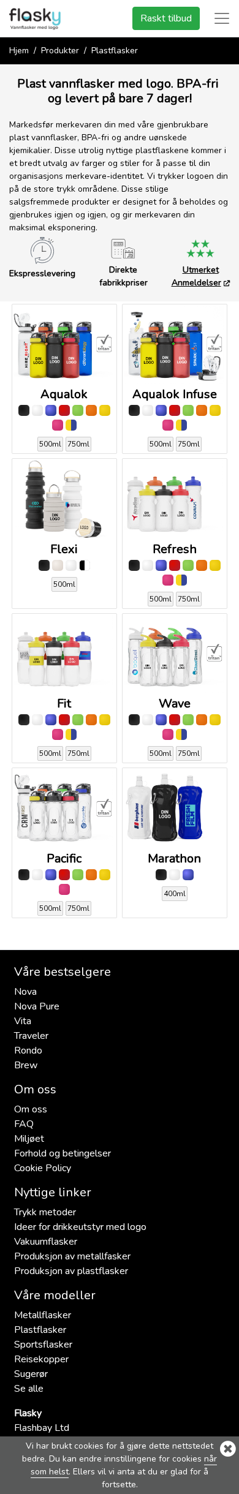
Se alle (29, 1388)
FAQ (24, 1124)
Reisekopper (41, 1359)
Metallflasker (42, 1315)
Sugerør (32, 1374)
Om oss (30, 1109)
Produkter (60, 50)
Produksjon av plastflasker (71, 1271)
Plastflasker (40, 1330)
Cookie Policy (42, 1168)
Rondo (28, 1050)
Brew (25, 1065)
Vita (22, 1021)
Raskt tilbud (166, 18)
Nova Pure (36, 1006)
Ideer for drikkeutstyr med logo (80, 1227)
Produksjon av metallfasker (72, 1256)
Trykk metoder (45, 1212)
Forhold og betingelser (62, 1153)
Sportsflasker (43, 1344)
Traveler (31, 1036)
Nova (25, 991)
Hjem (19, 50)
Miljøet (29, 1138)
